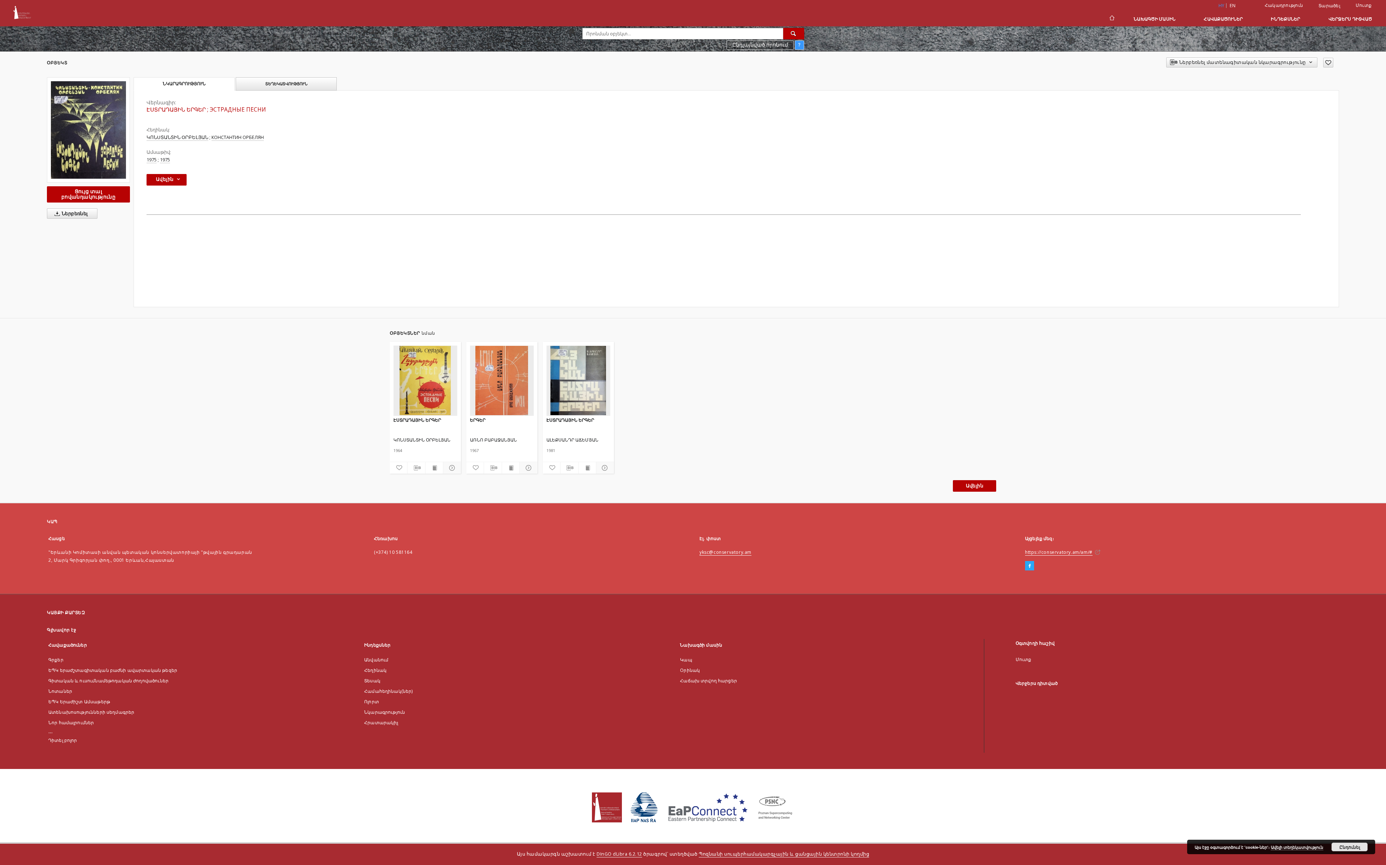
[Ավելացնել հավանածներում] (1328, 63)
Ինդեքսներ (1285, 19)
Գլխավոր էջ (61, 630)
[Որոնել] (793, 33)
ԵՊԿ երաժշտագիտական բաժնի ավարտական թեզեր (112, 670)
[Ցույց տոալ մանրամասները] (450, 468)
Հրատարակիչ (381, 723)
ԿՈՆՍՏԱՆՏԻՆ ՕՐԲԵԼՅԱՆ (177, 137)
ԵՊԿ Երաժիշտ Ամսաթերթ (79, 702)
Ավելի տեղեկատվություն (1297, 847)
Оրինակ (690, 670)
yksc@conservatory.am (725, 552)
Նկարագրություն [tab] (184, 83)
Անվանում (376, 660)
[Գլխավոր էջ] (1111, 19)
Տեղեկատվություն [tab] (286, 83)
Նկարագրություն (384, 712)
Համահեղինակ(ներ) (388, 691)
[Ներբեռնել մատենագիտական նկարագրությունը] (416, 468)
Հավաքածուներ (1223, 19)
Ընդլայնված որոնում (760, 45)
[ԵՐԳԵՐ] (501, 380)
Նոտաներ (60, 691)
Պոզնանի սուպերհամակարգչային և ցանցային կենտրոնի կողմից (784, 854)
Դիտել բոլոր (62, 740)
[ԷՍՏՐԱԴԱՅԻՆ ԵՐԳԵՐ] (88, 130)
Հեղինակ (375, 670)
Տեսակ (372, 681)
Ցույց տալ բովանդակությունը (88, 194)
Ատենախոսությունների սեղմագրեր (91, 712)
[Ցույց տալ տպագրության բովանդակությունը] (434, 468)
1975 (152, 160)
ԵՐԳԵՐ (477, 420)
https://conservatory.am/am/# (1059, 552)
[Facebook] (1029, 566)
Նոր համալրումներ (71, 723)
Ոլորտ (371, 702)
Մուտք (1364, 5)
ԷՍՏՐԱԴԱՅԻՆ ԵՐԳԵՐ (417, 420)
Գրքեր (56, 660)
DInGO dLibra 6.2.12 (619, 854)
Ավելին (974, 485)
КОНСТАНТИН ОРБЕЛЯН (238, 137)
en (1232, 5)
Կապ (686, 660)
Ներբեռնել (74, 213)
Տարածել (1329, 6)
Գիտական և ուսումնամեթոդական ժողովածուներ (108, 681)
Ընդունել (1349, 847)
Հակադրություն (1284, 5)
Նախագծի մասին (1155, 19)
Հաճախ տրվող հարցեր (708, 681)
